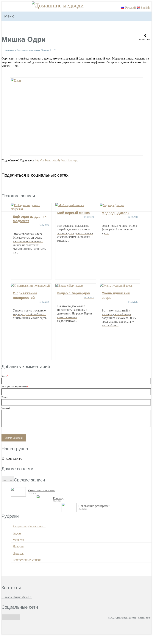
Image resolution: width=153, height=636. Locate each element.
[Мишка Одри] (76, 116)
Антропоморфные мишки (28, 49)
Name (4, 376)
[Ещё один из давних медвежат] (31, 207)
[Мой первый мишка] (75, 205)
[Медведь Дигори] (120, 205)
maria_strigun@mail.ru (18, 597)
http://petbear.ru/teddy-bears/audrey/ (56, 160)
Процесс (18, 553)
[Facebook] (5, 479)
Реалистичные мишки (27, 560)
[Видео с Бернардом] (75, 285)
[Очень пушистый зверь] (120, 285)
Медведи (45, 49)
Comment (5, 407)
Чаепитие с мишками (41, 490)
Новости (18, 546)
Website (4, 397)
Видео (17, 533)
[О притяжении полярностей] (31, 285)
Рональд (58, 498)
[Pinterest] (17, 617)
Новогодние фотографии (94, 506)
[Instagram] (11, 479)
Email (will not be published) (14, 386)
